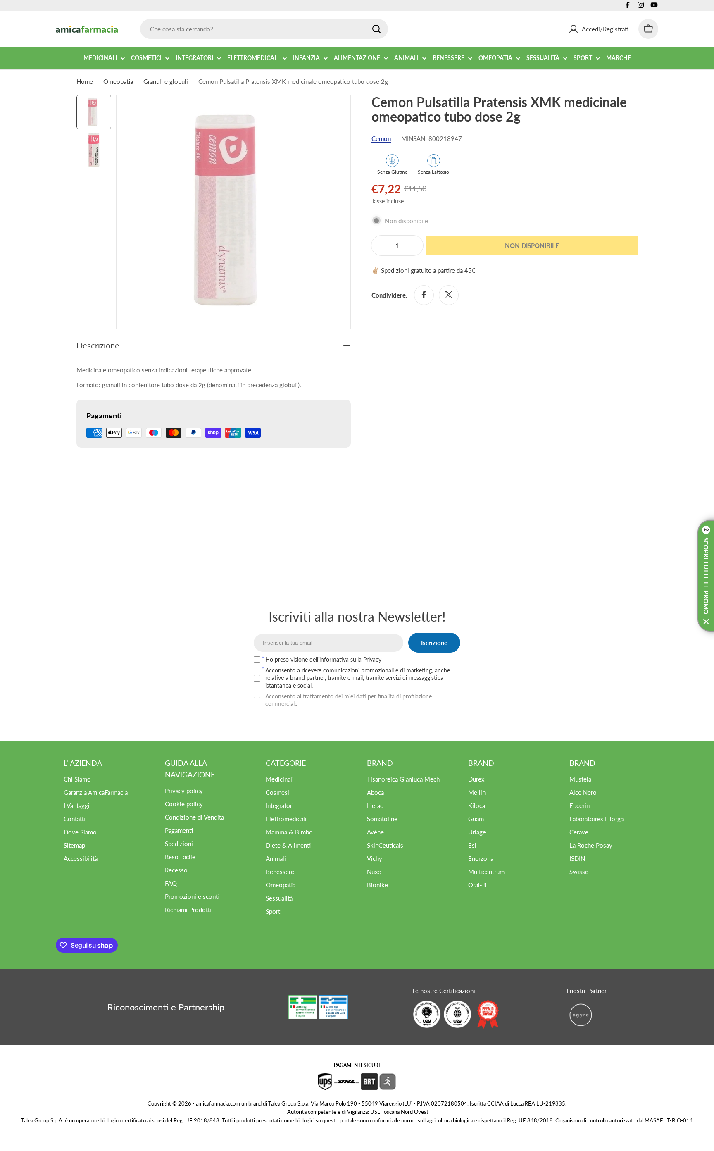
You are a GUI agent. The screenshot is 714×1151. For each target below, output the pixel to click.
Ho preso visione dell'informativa (323, 659)
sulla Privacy (365, 659)
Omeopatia (118, 81)
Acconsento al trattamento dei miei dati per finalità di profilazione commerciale (348, 700)
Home (84, 81)
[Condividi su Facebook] (424, 295)
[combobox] (264, 29)
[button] (705, 576)
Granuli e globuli (165, 81)
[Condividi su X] (449, 295)
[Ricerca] (376, 29)
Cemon (381, 138)
